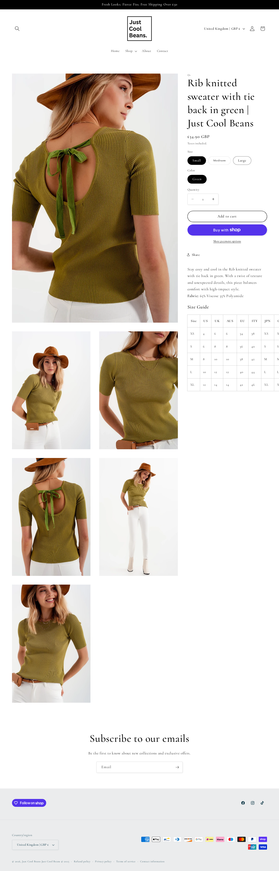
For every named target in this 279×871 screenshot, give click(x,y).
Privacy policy (103, 861)
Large (242, 160)
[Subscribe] (177, 767)
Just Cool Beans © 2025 (55, 861)
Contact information (152, 861)
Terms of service (125, 861)
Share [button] (196, 254)
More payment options (227, 241)
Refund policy (82, 861)
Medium (222, 161)
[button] (17, 28)
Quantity (193, 189)
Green (197, 179)
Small (196, 160)
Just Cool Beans (31, 861)
